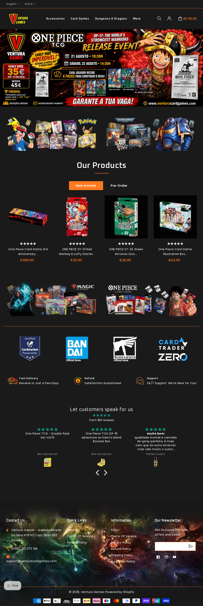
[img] (101, 415)
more (137, 18)
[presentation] (7, 223)
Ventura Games (92, 592)
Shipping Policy (122, 555)
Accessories (55, 18)
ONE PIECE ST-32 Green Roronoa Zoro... (126, 251)
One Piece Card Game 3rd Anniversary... (28, 251)
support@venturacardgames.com (31, 561)
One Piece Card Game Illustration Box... (175, 251)
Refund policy (77, 542)
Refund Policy (121, 549)
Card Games (80, 18)
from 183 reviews (101, 420)
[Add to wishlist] (45, 200)
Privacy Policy (121, 542)
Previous (5, 72)
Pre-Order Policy (123, 561)
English (11, 4)
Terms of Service (80, 536)
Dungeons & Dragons (111, 18)
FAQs (114, 530)
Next (198, 72)
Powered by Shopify (119, 592)
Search (72, 530)
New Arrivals (86, 186)
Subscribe (191, 546)
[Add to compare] (45, 209)
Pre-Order (119, 186)
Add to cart (44, 227)
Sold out (192, 227)
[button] (160, 18)
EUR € (29, 4)
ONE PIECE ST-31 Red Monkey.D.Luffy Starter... (77, 251)
